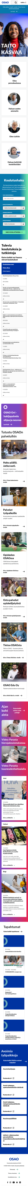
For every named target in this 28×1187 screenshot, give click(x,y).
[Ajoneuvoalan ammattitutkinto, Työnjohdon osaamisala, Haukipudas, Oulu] (3, 312)
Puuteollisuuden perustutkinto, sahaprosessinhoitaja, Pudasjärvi (11, 330)
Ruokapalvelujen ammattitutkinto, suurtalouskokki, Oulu (11, 343)
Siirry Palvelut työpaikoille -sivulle (11, 526)
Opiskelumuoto (7, 212)
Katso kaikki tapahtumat (11, 931)
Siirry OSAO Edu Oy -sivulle (11, 695)
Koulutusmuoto (8, 204)
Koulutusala (7, 220)
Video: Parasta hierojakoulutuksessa (13, 741)
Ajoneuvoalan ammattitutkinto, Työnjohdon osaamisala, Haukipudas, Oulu (13, 302)
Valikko (23, 2)
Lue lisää (13, 11)
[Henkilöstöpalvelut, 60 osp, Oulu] (3, 284)
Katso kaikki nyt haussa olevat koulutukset (12, 258)
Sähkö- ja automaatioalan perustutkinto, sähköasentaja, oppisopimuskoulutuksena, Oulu (13, 316)
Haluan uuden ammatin (15, 110)
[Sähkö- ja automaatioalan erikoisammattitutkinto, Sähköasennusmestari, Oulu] (3, 395)
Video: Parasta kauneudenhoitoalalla (14, 767)
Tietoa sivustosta (12, 1173)
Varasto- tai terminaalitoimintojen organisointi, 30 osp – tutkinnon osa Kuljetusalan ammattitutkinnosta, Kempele (13, 289)
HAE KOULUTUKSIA (13, 232)
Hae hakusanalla (8, 195)
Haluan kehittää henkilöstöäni (14, 163)
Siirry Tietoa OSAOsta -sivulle (12, 657)
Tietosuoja (12, 1169)
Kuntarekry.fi (7, 1078)
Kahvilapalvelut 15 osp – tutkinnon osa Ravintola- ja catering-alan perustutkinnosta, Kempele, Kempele (13, 371)
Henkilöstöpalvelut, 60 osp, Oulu (11, 275)
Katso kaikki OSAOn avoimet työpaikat (12, 1061)
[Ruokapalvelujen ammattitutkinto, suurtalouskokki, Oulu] (3, 352)
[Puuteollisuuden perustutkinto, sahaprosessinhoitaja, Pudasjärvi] (3, 339)
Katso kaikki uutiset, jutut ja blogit (17, 711)
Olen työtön (14, 136)
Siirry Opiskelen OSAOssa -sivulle (11, 571)
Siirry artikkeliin (8, 817)
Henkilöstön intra (12, 1177)
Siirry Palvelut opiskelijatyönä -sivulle (12, 616)
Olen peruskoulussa (14, 82)
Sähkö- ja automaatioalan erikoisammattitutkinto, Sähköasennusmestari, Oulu (9, 385)
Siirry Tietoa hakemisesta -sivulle (11, 481)
